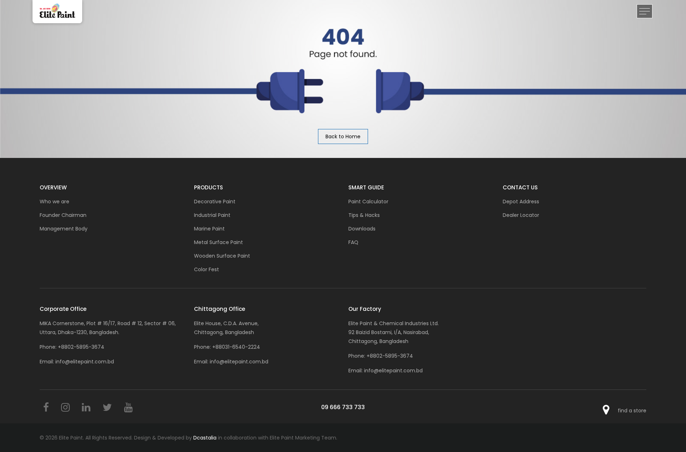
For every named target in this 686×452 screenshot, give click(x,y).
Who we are (54, 201)
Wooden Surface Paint (222, 255)
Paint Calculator (368, 201)
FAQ (353, 242)
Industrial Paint (212, 215)
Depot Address (521, 201)
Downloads (362, 228)
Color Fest (206, 269)
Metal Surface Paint (218, 242)
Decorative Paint (214, 201)
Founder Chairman (63, 215)
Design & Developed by (175, 437)
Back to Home (343, 136)
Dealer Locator (521, 215)
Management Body (64, 228)
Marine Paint (209, 228)
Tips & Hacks (364, 215)
